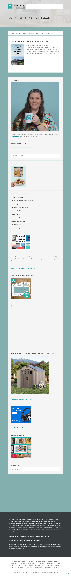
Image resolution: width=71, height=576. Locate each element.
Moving (58, 39)
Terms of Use (39, 536)
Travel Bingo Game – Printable (20, 204)
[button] (60, 6)
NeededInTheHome (17, 6)
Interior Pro (28, 572)
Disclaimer (12, 540)
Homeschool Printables (18, 218)
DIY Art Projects (16, 214)
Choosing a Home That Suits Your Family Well (30, 41)
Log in (56, 572)
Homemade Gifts (16, 224)
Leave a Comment (33, 69)
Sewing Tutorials (16, 211)
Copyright (47, 536)
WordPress (50, 572)
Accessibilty (30, 536)
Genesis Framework (40, 572)
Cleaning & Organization (18, 221)
